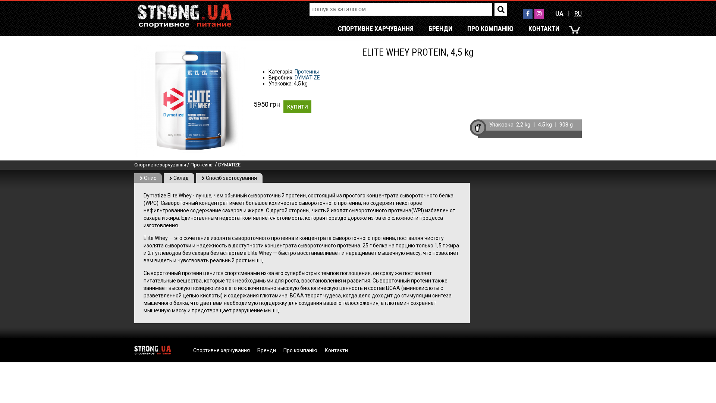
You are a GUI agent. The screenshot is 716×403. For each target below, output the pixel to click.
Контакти (543, 28)
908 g (566, 124)
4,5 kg (545, 124)
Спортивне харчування (376, 28)
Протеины (307, 72)
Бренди (440, 28)
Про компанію (490, 28)
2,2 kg (523, 124)
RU (578, 13)
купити (297, 106)
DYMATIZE (307, 78)
